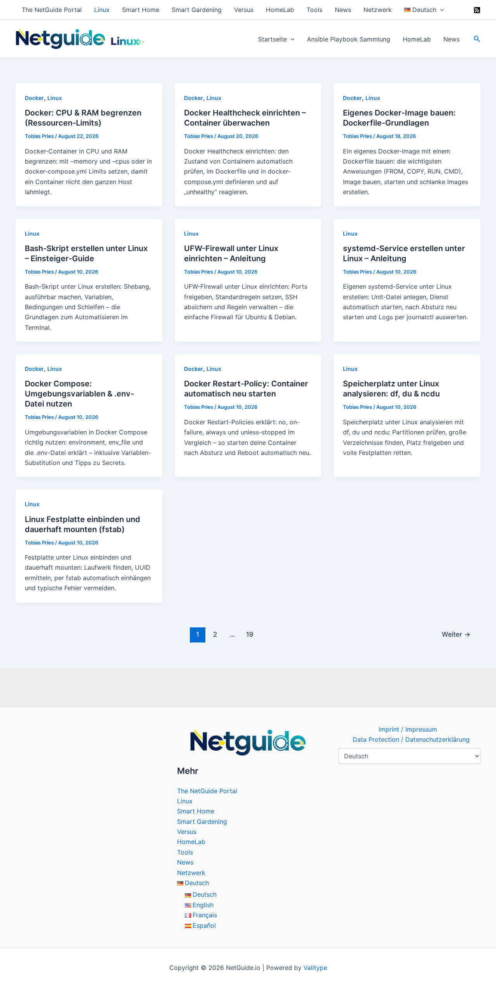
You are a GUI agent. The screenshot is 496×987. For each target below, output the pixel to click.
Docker (34, 98)
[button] (440, 9)
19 (249, 634)
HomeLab (280, 10)
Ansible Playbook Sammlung (348, 39)
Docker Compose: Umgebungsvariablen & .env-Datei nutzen (79, 393)
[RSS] (477, 10)
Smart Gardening (197, 10)
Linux (102, 10)
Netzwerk (377, 10)
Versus (243, 10)
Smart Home (140, 10)
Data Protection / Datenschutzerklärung (411, 739)
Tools (314, 10)
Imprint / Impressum (408, 729)
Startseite (272, 39)
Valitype (315, 967)
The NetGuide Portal (52, 10)
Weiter (456, 634)
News (343, 10)
